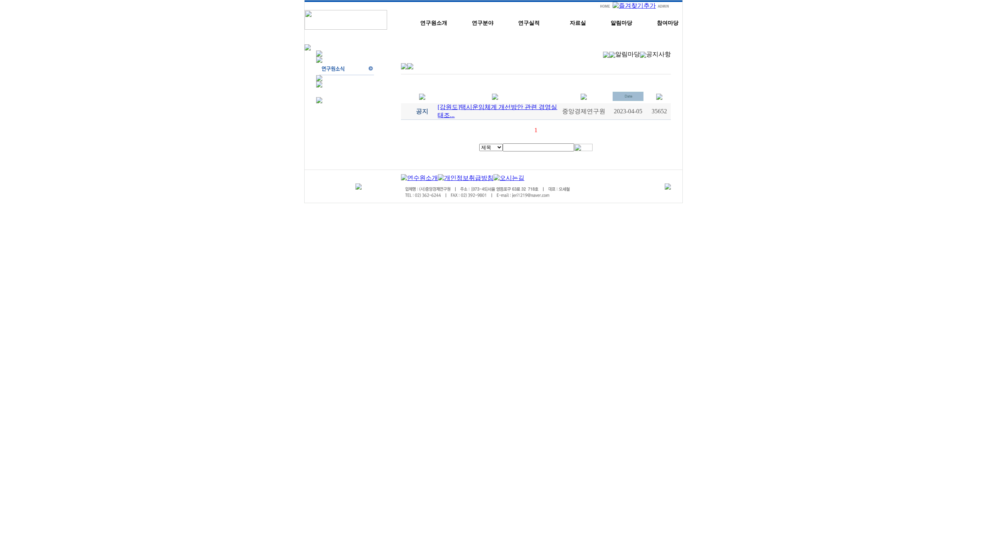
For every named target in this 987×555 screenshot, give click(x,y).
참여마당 (668, 23)
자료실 (578, 23)
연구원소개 (433, 23)
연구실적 (529, 23)
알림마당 (621, 23)
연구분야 (483, 23)
